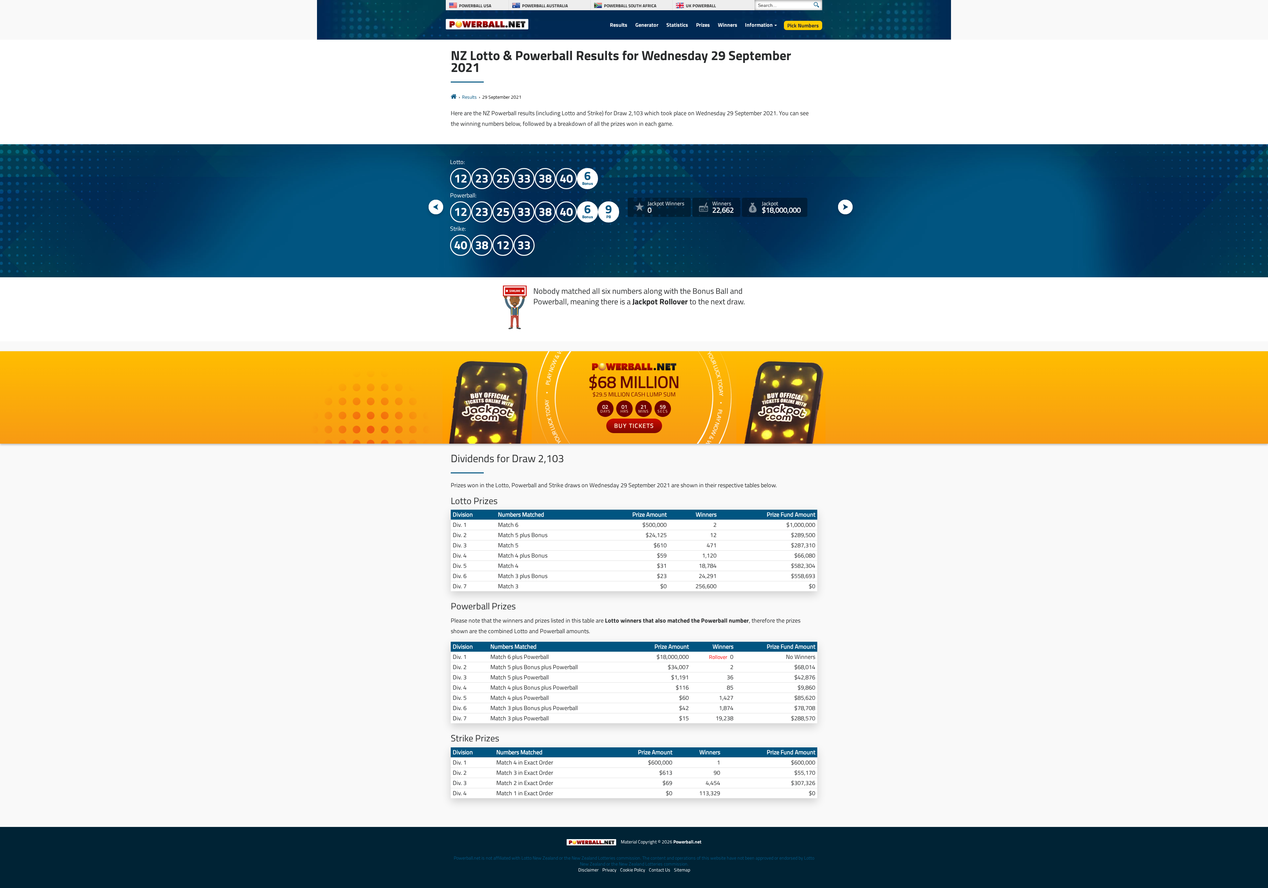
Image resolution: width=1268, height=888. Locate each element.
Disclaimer (588, 870)
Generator (646, 25)
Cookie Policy (632, 870)
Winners (727, 25)
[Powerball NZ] (487, 24)
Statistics (677, 25)
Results (618, 25)
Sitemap (682, 870)
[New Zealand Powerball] (454, 96)
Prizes (703, 25)
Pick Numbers (803, 25)
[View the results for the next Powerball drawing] (845, 207)
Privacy (609, 870)
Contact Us (659, 870)
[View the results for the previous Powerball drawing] (436, 207)
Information (759, 25)
